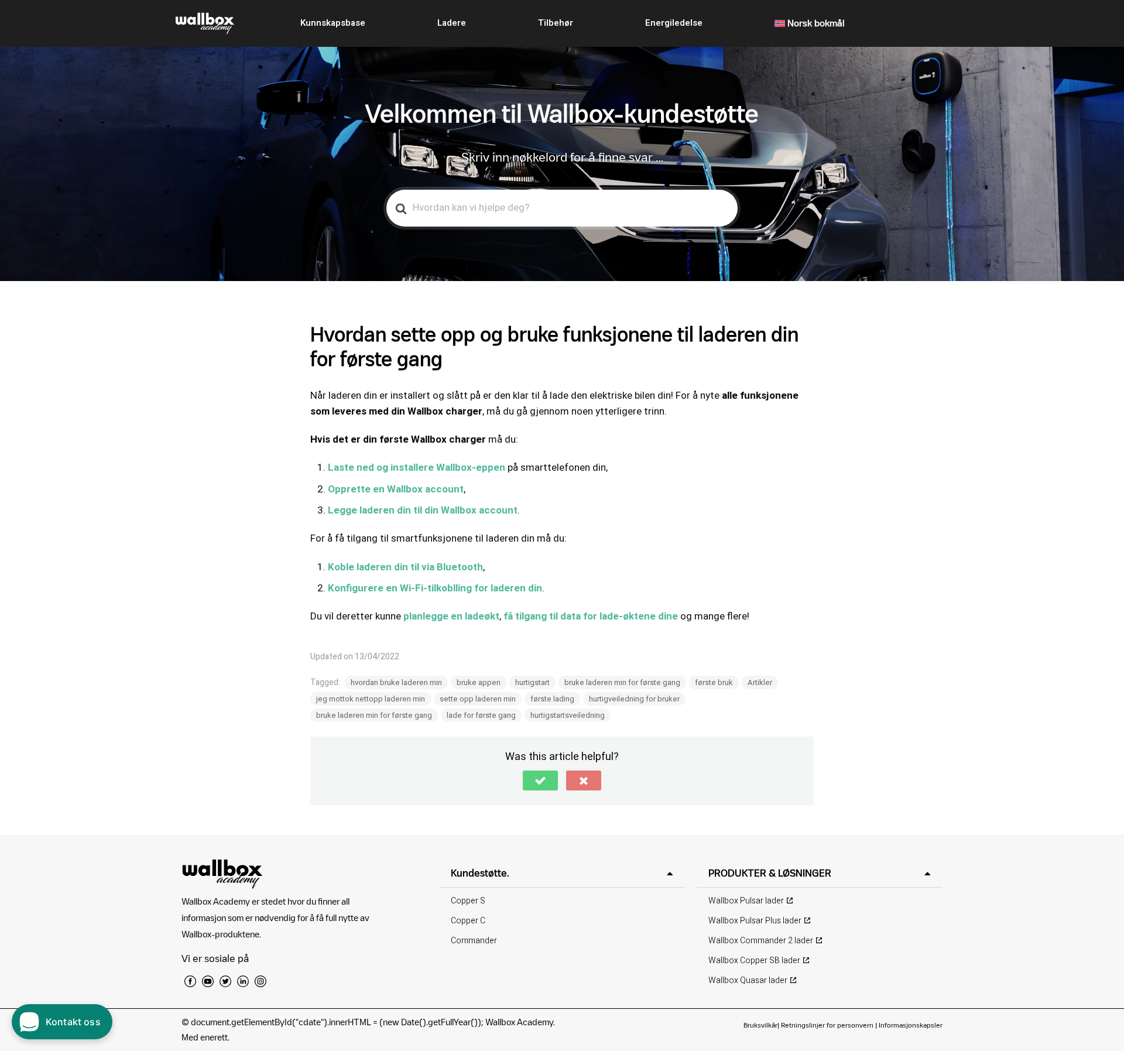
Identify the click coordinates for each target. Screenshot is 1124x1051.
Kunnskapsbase (332, 22)
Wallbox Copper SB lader (754, 960)
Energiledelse (673, 22)
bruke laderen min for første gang (622, 682)
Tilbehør (555, 22)
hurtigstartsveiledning (567, 715)
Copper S (468, 901)
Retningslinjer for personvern (827, 1025)
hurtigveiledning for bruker (634, 698)
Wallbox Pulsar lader (746, 901)
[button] (540, 780)
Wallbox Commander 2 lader (760, 940)
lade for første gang (481, 715)
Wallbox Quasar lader (747, 980)
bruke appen (479, 682)
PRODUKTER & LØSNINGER (769, 873)
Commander (474, 940)
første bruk (714, 682)
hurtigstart (532, 682)
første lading (552, 698)
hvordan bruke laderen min (396, 682)
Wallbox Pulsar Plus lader (754, 921)
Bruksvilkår (760, 1025)
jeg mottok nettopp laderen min (370, 698)
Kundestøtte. (480, 873)
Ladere (451, 22)
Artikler (760, 682)
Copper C (468, 921)
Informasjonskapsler (911, 1025)
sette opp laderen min (478, 698)
